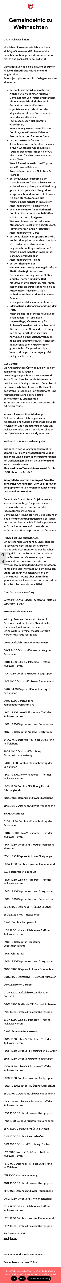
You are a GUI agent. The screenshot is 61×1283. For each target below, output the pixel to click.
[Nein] (57, 1275)
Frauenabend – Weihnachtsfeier (24, 1254)
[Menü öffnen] (22, 6)
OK (14, 1278)
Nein (22, 1278)
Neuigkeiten (10, 1238)
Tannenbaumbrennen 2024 (20, 1262)
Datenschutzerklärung (39, 1278)
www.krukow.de (13, 565)
